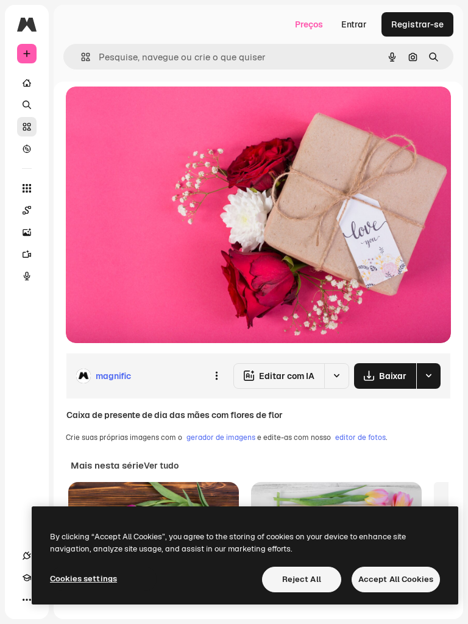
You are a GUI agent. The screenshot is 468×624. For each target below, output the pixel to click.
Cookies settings (83, 578)
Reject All (301, 579)
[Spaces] (27, 210)
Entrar (354, 24)
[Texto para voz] (27, 276)
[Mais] (27, 599)
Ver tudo (161, 465)
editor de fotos (360, 437)
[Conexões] (27, 556)
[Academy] (27, 577)
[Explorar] (27, 148)
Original (144, 109)
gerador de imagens (220, 437)
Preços (309, 24)
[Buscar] (27, 105)
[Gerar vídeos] (27, 254)
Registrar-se (417, 24)
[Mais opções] (216, 376)
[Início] (27, 83)
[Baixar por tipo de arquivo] (428, 376)
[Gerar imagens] (27, 232)
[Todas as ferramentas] (27, 188)
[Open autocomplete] (81, 57)
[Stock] (27, 126)
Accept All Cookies (395, 579)
